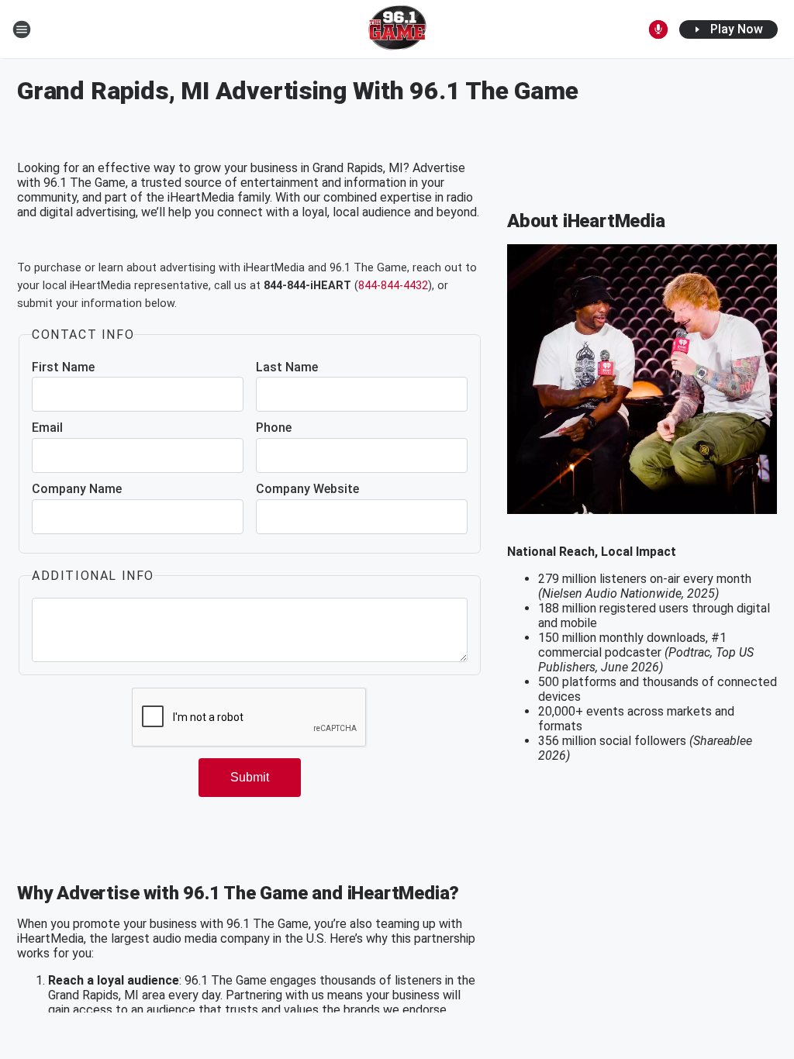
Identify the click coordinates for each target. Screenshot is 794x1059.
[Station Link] (397, 29)
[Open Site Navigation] (21, 29)
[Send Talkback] (658, 29)
